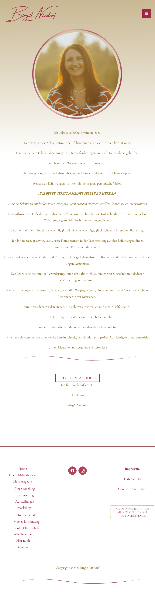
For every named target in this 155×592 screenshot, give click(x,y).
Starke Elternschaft (26, 528)
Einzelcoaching (25, 488)
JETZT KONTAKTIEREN (77, 378)
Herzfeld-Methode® (22, 475)
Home (23, 468)
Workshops (24, 508)
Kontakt (22, 547)
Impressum (132, 468)
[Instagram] (83, 471)
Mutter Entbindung (27, 521)
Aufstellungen (24, 501)
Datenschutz (132, 479)
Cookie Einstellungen (132, 489)
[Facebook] (72, 471)
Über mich (23, 540)
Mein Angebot (22, 481)
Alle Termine (23, 534)
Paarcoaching (25, 495)
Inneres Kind (26, 515)
